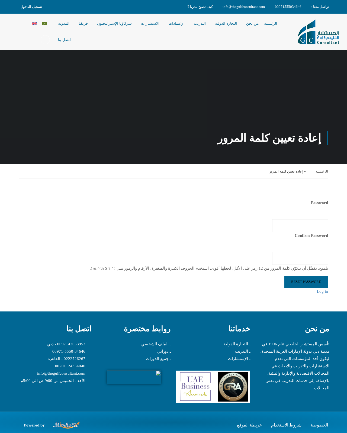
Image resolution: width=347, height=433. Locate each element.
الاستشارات (150, 23)
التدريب (200, 23)
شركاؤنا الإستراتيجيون (114, 23)
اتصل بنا (64, 40)
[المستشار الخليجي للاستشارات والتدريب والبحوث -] (318, 32)
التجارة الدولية (226, 23)
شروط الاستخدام (286, 425)
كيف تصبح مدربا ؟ (200, 7)
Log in (322, 291)
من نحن (252, 23)
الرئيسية (270, 23)
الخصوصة (319, 425)
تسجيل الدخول (31, 7)
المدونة (63, 23)
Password (319, 202)
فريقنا (83, 23)
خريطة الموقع (249, 425)
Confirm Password (311, 235)
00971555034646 (288, 7)
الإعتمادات (177, 23)
